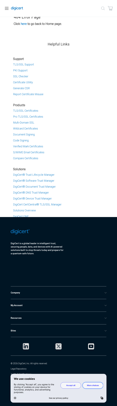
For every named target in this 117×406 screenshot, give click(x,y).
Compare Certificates (25, 158)
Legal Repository (19, 368)
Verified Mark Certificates (28, 146)
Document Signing (24, 134)
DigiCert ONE (21, 216)
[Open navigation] (7, 8)
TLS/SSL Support (23, 64)
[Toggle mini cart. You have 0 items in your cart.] (110, 8)
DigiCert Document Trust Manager (34, 186)
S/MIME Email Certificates (28, 152)
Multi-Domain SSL (23, 122)
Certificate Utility (23, 82)
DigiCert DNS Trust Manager (31, 192)
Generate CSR (21, 88)
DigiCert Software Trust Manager (33, 180)
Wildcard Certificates (25, 128)
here (24, 24)
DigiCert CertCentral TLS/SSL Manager (37, 204)
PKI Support (20, 70)
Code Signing (21, 140)
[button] (33, 274)
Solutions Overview (24, 210)
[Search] (103, 8)
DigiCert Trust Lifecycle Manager (34, 174)
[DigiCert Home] (17, 8)
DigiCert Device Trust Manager (32, 198)
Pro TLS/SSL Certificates (28, 116)
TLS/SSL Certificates (25, 110)
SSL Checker (20, 76)
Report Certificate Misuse (28, 94)
